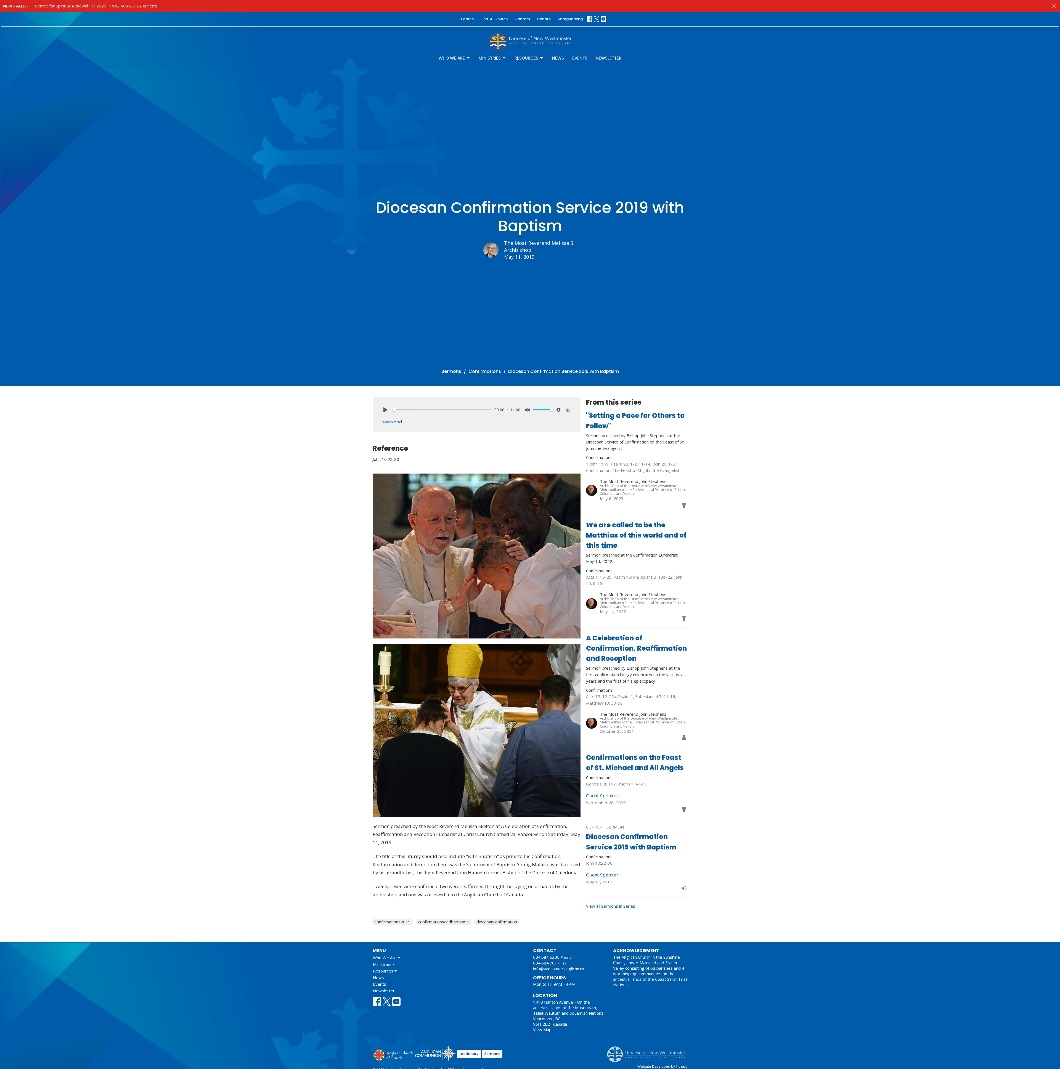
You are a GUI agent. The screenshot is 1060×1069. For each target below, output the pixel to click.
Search (467, 19)
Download (391, 422)
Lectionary (469, 1053)
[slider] (442, 409)
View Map (542, 1029)
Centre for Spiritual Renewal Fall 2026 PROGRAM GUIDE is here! (96, 6)
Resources (526, 58)
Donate (544, 19)
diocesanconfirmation (496, 921)
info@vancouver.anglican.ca (558, 968)
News (558, 58)
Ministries (490, 58)
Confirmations (484, 371)
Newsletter (608, 58)
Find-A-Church (494, 19)
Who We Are (452, 58)
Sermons (451, 371)
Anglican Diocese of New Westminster (648, 1051)
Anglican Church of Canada (393, 1054)
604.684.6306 (546, 957)
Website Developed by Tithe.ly (662, 1066)
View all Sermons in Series (610, 906)
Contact (522, 19)
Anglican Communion (435, 1053)
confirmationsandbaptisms (443, 921)
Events (579, 58)
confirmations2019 (392, 921)
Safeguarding (570, 19)
